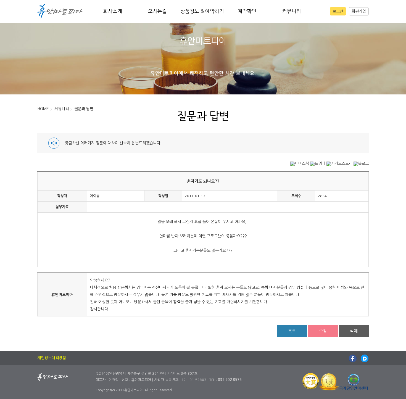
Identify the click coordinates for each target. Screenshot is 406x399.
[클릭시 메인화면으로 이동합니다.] (60, 11)
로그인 (338, 11)
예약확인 (247, 11)
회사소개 (112, 11)
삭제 (354, 331)
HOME (43, 109)
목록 (292, 331)
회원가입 (359, 11)
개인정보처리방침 (51, 358)
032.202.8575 (230, 380)
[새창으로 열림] (299, 163)
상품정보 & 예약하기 (202, 11)
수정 (323, 331)
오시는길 (157, 11)
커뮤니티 (291, 11)
